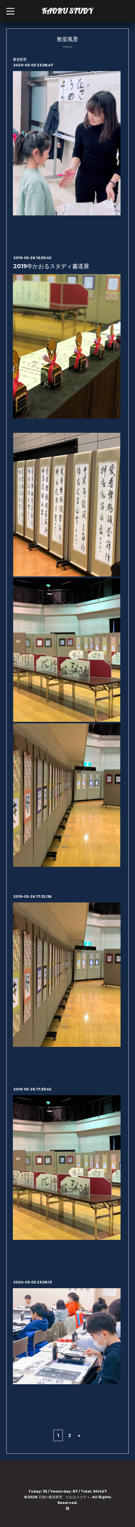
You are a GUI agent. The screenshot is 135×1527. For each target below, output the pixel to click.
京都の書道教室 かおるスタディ (64, 1497)
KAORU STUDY (67, 10)
